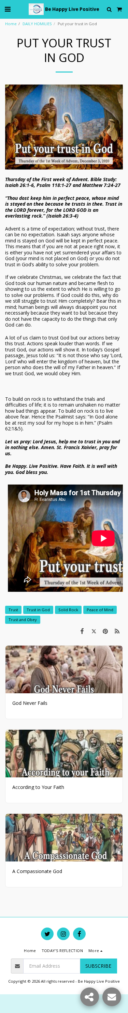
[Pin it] (105, 631)
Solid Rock (68, 609)
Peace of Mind (100, 609)
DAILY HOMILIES (37, 23)
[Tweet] (93, 631)
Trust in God (38, 609)
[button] (7, 9)
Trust (13, 609)
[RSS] (117, 631)
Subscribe (98, 966)
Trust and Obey (23, 619)
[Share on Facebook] (82, 631)
